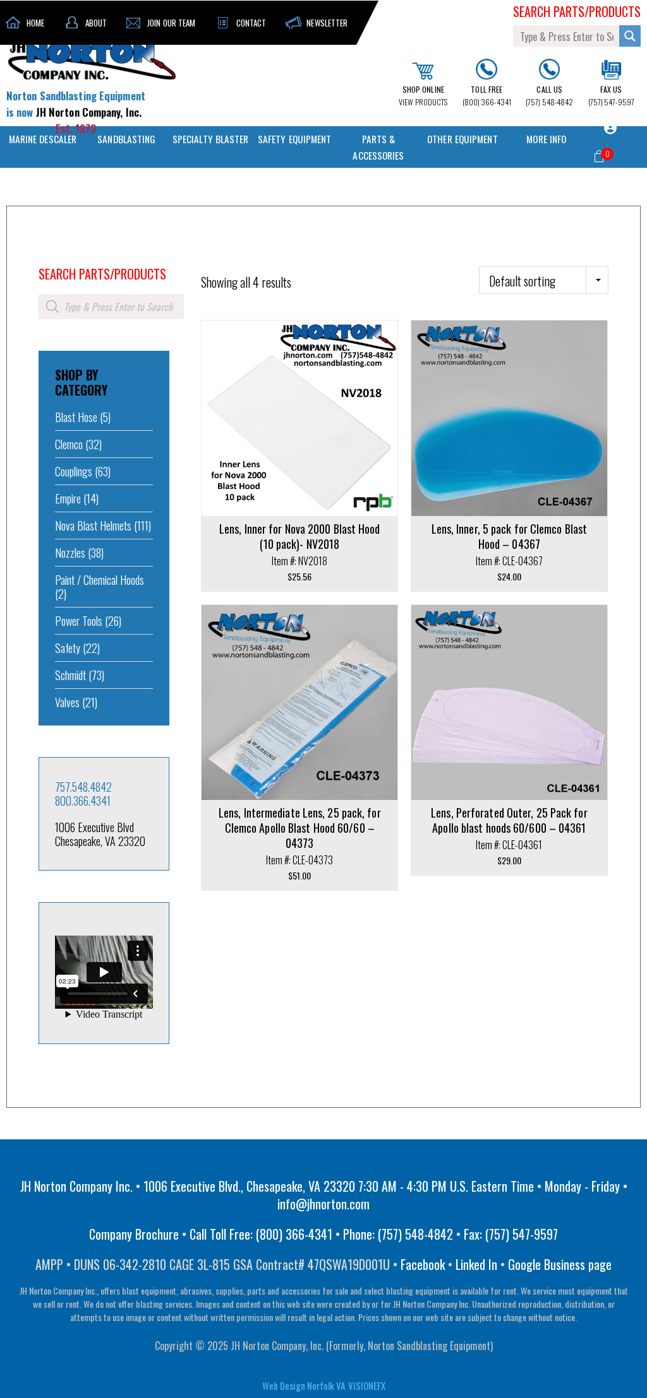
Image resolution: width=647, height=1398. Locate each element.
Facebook (423, 1264)
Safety (67, 648)
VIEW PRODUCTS (423, 95)
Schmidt (70, 675)
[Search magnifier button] (630, 36)
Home (47, 256)
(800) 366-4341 (487, 95)
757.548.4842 (83, 787)
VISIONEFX (366, 1385)
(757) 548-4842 (549, 95)
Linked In (476, 1264)
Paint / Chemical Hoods (99, 580)
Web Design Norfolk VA (303, 1385)
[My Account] (610, 128)
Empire (68, 498)
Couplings (73, 471)
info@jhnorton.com (323, 1204)
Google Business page (560, 1264)
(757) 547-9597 (611, 95)
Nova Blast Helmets (93, 525)
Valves (67, 702)
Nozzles (70, 553)
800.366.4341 (83, 801)
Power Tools (78, 621)
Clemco (69, 444)
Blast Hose (76, 417)
